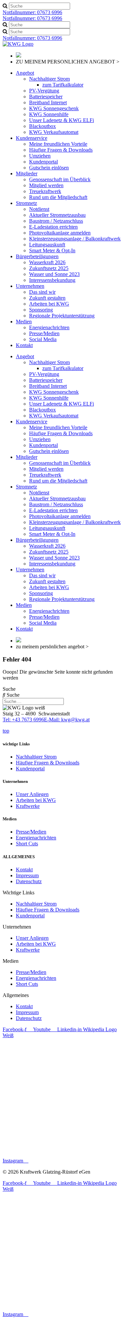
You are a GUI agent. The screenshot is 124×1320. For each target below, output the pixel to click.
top (6, 731)
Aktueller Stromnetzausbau (57, 215)
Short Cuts (27, 843)
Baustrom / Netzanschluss (56, 221)
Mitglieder (26, 173)
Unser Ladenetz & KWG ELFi (61, 120)
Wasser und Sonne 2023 (54, 274)
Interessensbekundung (52, 280)
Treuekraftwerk (45, 191)
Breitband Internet (48, 102)
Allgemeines (16, 995)
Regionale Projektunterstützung (62, 315)
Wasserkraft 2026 (47, 262)
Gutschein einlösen (49, 167)
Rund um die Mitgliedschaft (58, 197)
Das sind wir (42, 292)
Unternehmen (30, 286)
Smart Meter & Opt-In (52, 250)
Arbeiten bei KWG (49, 304)
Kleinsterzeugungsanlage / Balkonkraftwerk (75, 238)
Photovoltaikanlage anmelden (60, 233)
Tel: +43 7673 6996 (23, 719)
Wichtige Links (18, 892)
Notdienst (39, 209)
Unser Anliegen (32, 794)
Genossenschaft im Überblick (60, 179)
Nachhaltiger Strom (49, 79)
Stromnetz (26, 203)
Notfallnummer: (32, 12)
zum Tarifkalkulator (62, 84)
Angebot (25, 73)
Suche (9, 689)
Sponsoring (41, 309)
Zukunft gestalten (47, 298)
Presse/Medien (44, 333)
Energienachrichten (49, 327)
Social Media (43, 339)
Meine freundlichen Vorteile (58, 144)
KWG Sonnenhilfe (48, 114)
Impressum (27, 875)
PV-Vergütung (44, 90)
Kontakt (24, 345)
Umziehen (40, 156)
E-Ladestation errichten (53, 227)
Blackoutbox (42, 126)
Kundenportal (43, 161)
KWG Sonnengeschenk (54, 108)
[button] (62, 893)
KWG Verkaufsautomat (53, 132)
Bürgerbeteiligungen (37, 256)
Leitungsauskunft (47, 244)
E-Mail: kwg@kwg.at (67, 719)
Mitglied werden (46, 185)
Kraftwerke (28, 806)
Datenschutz (29, 881)
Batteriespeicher (45, 96)
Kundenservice (31, 138)
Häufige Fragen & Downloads (61, 150)
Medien (24, 321)
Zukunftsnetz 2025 (48, 268)
